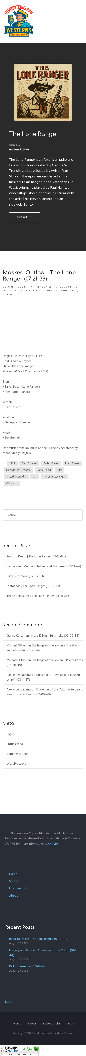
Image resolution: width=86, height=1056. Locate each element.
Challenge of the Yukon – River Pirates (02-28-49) (45, 663)
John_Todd (44, 470)
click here (51, 843)
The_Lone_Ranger (54, 476)
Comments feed (18, 753)
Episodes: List (18, 888)
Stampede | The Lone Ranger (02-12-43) (33, 586)
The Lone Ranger (34, 134)
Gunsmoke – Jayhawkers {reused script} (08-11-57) (43, 677)
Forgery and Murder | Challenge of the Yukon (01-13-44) (44, 566)
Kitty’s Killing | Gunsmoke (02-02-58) (54, 635)
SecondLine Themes (61, 1033)
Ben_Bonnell (29, 463)
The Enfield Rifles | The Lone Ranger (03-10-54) (38, 595)
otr (35, 476)
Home (13, 874)
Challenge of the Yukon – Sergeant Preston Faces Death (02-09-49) (45, 692)
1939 (12, 463)
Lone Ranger (12, 291)
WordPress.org (17, 763)
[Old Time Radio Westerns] (19, 21)
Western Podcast (60, 291)
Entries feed (15, 744)
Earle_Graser (51, 463)
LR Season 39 (34, 291)
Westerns (11, 483)
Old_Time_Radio (16, 476)
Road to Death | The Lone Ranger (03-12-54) (36, 556)
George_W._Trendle (18, 470)
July (59, 470)
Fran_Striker (72, 463)
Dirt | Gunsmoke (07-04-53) (25, 576)
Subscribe (25, 217)
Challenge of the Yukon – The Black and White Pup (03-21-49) (43, 648)
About (13, 895)
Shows (13, 881)
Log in (11, 734)
